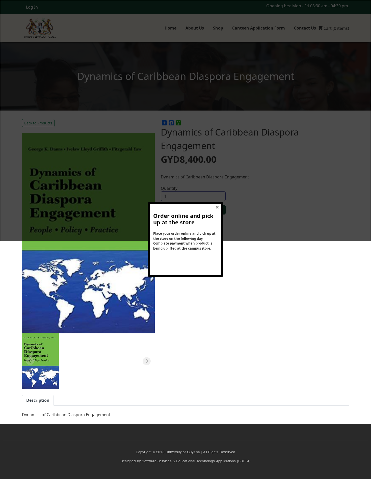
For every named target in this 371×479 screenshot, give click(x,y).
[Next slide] (147, 361)
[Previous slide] (30, 361)
